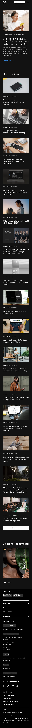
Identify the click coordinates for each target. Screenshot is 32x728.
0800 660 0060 (7, 668)
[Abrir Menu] (28, 2)
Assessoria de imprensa (10, 673)
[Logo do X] (17, 686)
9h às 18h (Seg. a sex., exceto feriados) (14, 658)
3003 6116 (5, 639)
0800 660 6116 (7, 645)
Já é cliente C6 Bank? (9, 626)
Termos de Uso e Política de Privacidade (12, 712)
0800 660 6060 (7, 660)
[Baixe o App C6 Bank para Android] (7, 595)
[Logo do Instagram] (3, 686)
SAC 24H (5, 665)
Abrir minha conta (20, 2)
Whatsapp (5, 647)
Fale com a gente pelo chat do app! (13, 629)
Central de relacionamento (10, 634)
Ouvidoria (6, 654)
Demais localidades (8, 642)
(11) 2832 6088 (7, 650)
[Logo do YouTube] (12, 686)
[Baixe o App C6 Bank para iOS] (18, 595)
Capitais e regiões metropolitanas (12, 637)
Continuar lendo (7, 60)
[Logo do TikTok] (8, 686)
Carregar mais (16, 528)
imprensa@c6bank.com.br (10, 676)
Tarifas (4, 709)
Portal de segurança (7, 714)
